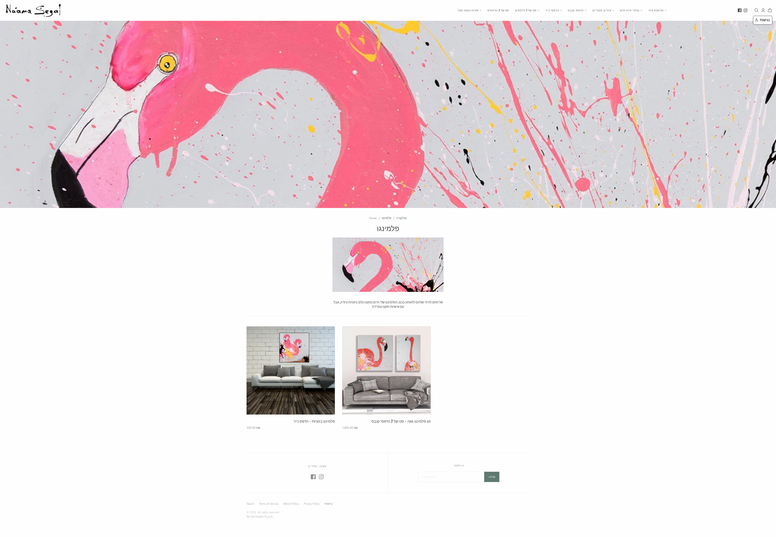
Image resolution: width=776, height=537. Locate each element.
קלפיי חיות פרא (630, 10)
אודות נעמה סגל (468, 10)
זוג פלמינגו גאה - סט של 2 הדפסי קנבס (401, 421)
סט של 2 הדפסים (526, 10)
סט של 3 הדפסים (498, 10)
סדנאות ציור (655, 10)
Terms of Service (268, 504)
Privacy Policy (312, 504)
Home (373, 218)
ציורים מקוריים (602, 10)
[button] (762, 20)
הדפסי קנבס (576, 10)
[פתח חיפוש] (757, 10)
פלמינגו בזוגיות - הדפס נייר (314, 421)
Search (250, 504)
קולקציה (401, 218)
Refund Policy (291, 504)
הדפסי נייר (552, 10)
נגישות (328, 504)
